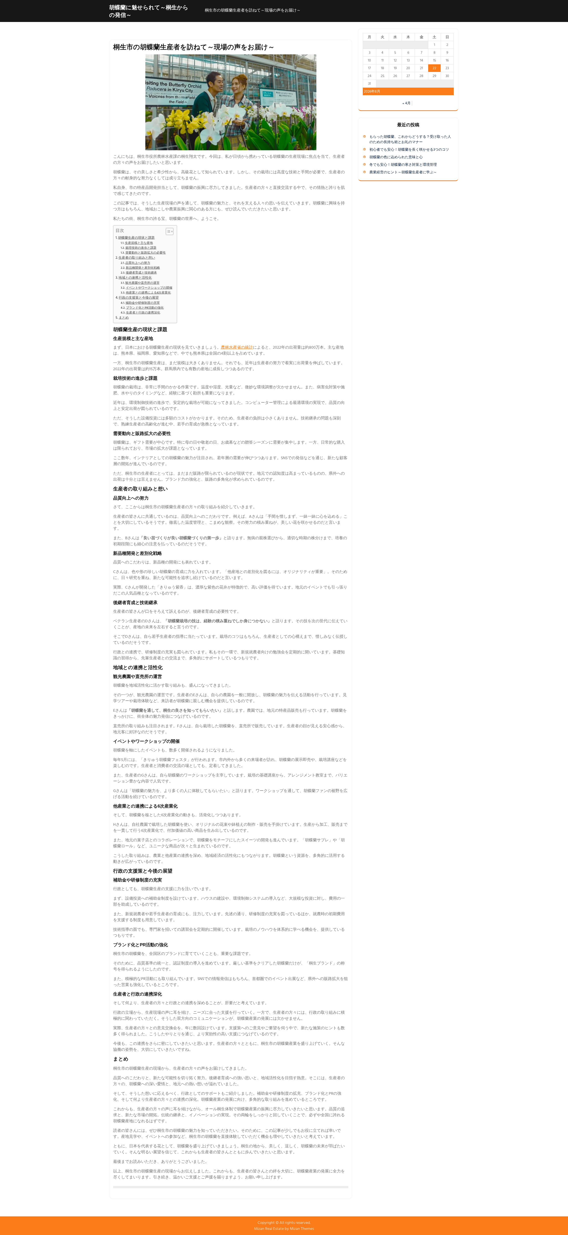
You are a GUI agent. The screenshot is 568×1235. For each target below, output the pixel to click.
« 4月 (406, 103)
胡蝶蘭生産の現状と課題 (136, 237)
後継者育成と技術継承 (141, 273)
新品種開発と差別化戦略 (143, 268)
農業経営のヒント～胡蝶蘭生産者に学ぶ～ (403, 172)
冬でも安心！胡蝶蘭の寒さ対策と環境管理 (403, 164)
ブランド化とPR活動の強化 (145, 308)
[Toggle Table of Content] (167, 231)
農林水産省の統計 (237, 347)
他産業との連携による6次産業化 (148, 293)
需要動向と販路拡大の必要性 (145, 253)
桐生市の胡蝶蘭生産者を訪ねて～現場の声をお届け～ (253, 10)
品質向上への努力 (137, 263)
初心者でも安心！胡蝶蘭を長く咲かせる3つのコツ (409, 149)
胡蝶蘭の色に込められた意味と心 (396, 157)
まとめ (124, 317)
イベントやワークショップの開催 (149, 288)
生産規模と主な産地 (139, 243)
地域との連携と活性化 (135, 277)
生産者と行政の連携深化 (143, 313)
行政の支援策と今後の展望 (139, 297)
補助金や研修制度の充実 (143, 303)
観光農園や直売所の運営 (142, 283)
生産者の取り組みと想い (136, 257)
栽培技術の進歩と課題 (140, 248)
